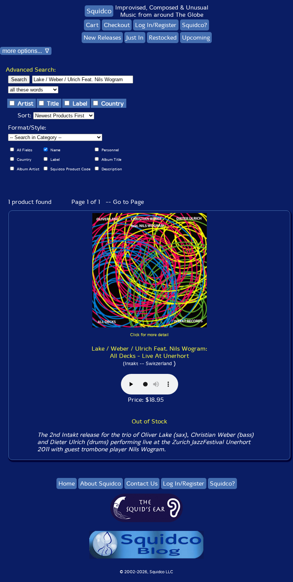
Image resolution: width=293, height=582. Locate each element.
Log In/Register (156, 25)
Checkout (117, 25)
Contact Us (142, 483)
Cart (92, 25)
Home (66, 483)
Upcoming (196, 37)
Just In (134, 37)
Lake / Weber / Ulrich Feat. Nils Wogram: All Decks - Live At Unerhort (149, 352)
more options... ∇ (25, 51)
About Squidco (100, 483)
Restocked (163, 37)
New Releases (102, 37)
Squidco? (194, 25)
